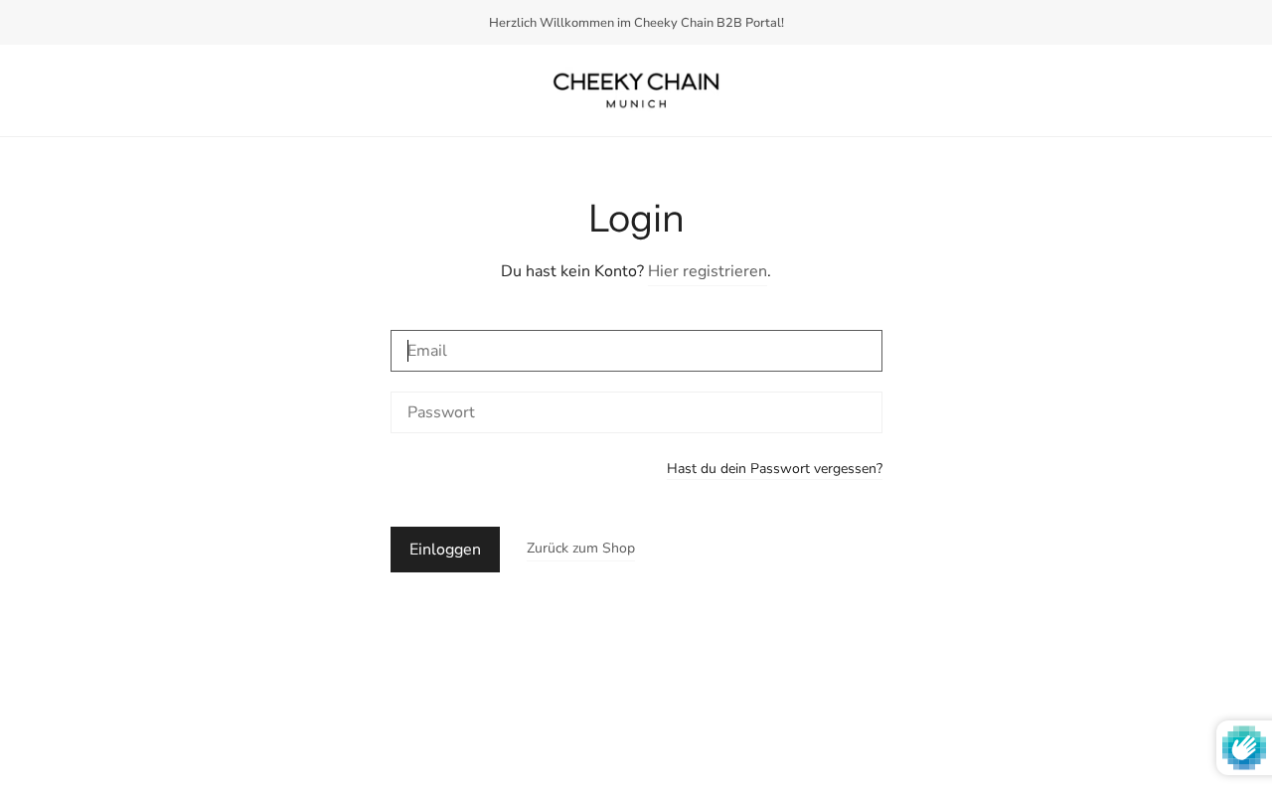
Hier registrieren (707, 271)
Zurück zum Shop (581, 548)
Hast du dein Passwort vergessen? (774, 470)
